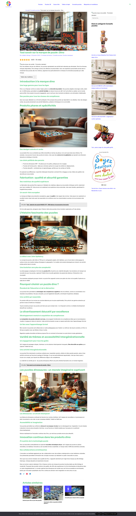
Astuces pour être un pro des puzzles (32, 500)
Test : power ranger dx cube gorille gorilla (102, 147)
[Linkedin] (30, 474)
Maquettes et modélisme (91, 4)
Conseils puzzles (77, 4)
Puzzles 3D (48, 4)
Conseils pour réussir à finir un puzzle (74, 497)
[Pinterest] (27, 474)
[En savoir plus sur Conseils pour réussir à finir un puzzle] (74, 490)
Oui (97, 513)
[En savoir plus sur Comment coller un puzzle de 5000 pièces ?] (53, 493)
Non (101, 513)
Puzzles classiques (68, 55)
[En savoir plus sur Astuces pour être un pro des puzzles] (32, 492)
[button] (130, 4)
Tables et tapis (66, 4)
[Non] (134, 514)
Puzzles (40, 4)
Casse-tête (56, 4)
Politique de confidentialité (110, 513)
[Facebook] (20, 474)
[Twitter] (23, 474)
